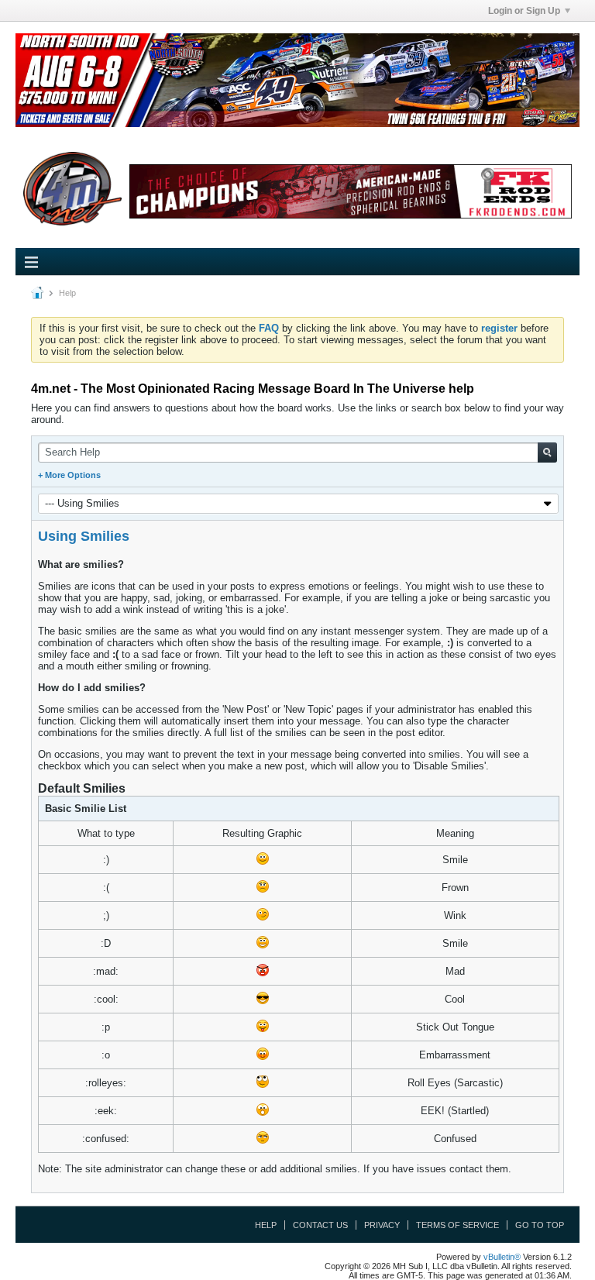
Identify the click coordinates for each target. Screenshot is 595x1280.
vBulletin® (502, 1256)
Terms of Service (457, 1225)
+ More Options (69, 475)
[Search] (547, 452)
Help (266, 1225)
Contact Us (320, 1225)
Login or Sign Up (524, 10)
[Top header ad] (297, 80)
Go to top (539, 1225)
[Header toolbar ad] (350, 191)
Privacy (382, 1225)
